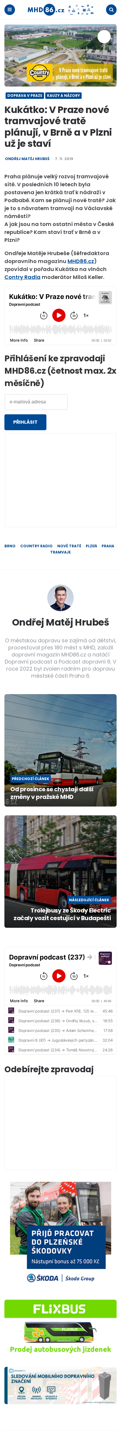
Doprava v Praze (24, 95)
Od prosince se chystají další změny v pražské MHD (52, 793)
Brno (10, 546)
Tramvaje (60, 552)
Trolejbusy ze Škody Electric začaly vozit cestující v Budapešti (62, 914)
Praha (108, 546)
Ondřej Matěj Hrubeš (27, 159)
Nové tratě (69, 546)
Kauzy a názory (63, 95)
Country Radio (36, 546)
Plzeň (91, 546)
